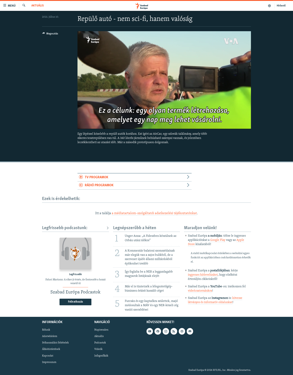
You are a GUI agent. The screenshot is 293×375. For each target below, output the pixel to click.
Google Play (217, 240)
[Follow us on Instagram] (166, 331)
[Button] (50, 34)
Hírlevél (281, 5)
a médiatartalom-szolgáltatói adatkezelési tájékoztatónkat (154, 213)
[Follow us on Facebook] (157, 331)
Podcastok (100, 342)
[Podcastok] (269, 5)
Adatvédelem (49, 336)
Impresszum (49, 362)
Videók (98, 349)
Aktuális (37, 5)
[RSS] (174, 331)
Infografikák (101, 355)
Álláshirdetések (51, 349)
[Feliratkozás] (190, 331)
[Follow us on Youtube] (149, 331)
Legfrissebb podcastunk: (64, 228)
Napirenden (101, 330)
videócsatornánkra (200, 290)
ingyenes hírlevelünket (203, 274)
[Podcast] (182, 331)
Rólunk (46, 330)
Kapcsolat (47, 355)
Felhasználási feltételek (55, 342)
